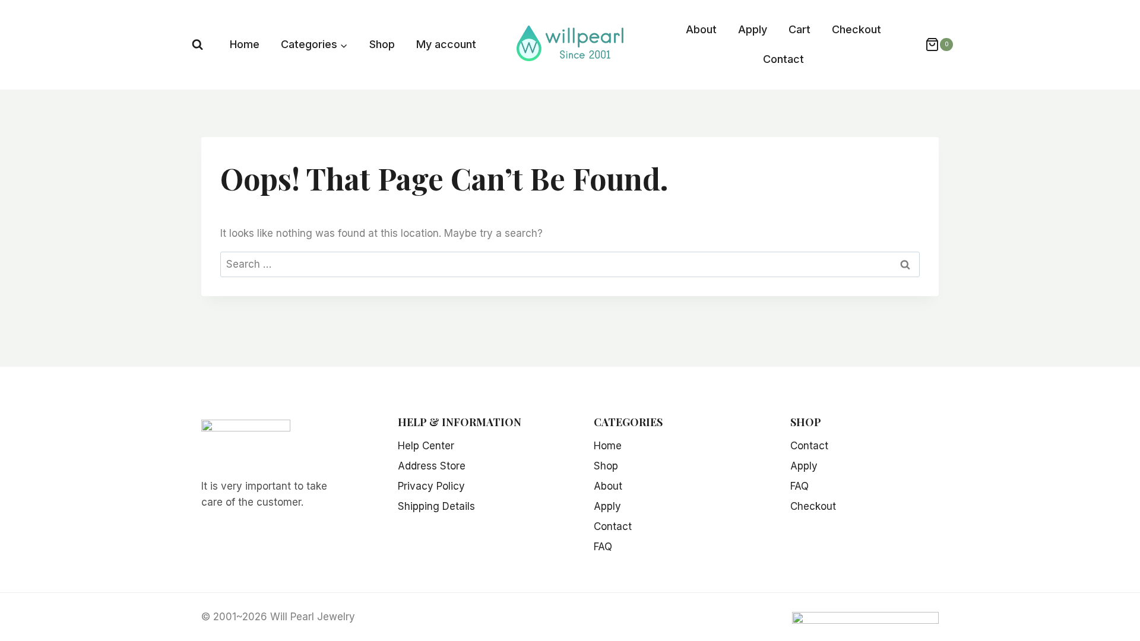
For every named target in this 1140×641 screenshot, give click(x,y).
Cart (799, 29)
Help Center (426, 446)
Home (244, 44)
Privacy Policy (431, 486)
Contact (783, 59)
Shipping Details (436, 506)
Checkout (856, 29)
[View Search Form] (197, 44)
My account (446, 44)
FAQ (603, 547)
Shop (382, 44)
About (701, 29)
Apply (752, 29)
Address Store (432, 466)
